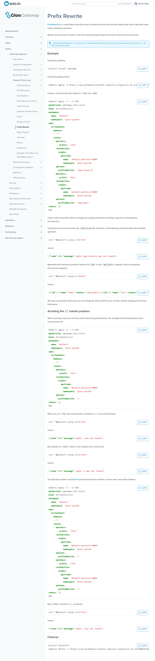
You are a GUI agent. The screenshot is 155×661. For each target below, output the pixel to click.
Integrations (14, 193)
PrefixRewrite (53, 25)
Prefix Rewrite (23, 127)
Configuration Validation (23, 167)
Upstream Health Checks (27, 111)
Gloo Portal (14, 214)
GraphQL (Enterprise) (18, 209)
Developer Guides (17, 204)
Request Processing (21, 80)
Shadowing (21, 148)
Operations (10, 220)
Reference (9, 226)
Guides (8, 49)
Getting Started (11, 31)
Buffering (17, 172)
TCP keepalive (19, 178)
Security (12, 183)
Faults (19, 116)
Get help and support (14, 238)
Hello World (18, 59)
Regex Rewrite (23, 132)
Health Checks (23, 106)
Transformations (23, 85)
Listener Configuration (22, 64)
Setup (7, 43)
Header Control (23, 122)
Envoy (78, 480)
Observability (14, 188)
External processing (21, 162)
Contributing (10, 232)
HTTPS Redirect (23, 90)
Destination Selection (22, 70)
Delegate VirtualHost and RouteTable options (27, 155)
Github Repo (143, 4)
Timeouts (21, 137)
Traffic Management (18, 54)
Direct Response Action (27, 101)
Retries (20, 142)
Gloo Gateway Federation (20, 198)
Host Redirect (22, 96)
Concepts (9, 37)
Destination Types (20, 75)
